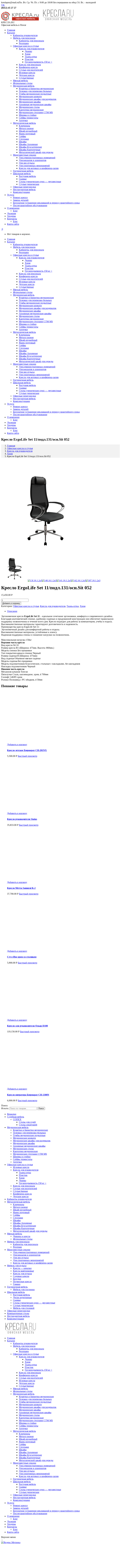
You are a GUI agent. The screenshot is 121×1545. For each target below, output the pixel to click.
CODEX (17, 1119)
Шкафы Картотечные (24, 1228)
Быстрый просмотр (27, 756)
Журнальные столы (22, 1239)
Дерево (22, 1180)
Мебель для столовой (23, 1308)
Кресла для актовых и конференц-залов (33, 1263)
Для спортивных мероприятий (28, 1260)
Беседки (17, 1279)
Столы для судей (27, 1122)
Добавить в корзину (11, 603)
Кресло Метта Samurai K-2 (21, 888)
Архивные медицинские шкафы (29, 1146)
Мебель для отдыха (16, 1265)
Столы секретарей (28, 1124)
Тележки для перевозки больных (29, 1132)
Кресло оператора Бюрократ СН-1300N (28, 1094)
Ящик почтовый (21, 1212)
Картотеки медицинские (25, 1151)
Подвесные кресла (22, 1281)
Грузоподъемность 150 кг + (32, 1183)
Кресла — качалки (22, 1268)
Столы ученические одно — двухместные (34, 1303)
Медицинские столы (23, 1148)
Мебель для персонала (18, 1241)
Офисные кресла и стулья (20, 448)
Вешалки (11, 1114)
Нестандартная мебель (18, 1316)
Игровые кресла (21, 1167)
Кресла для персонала (24, 1186)
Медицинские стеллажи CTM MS (30, 1154)
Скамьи (17, 1300)
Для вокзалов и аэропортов (26, 1255)
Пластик (23, 1175)
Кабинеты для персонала (25, 1244)
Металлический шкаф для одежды (30, 1231)
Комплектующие (15, 1318)
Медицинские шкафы (24, 1143)
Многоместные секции (18, 1249)
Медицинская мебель (17, 1127)
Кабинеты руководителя (19, 1199)
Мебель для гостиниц (24, 1289)
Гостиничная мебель (17, 1287)
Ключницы (18, 1204)
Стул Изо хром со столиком (21, 957)
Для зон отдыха (21, 1257)
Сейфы (16, 1215)
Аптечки (17, 1162)
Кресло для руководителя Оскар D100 (27, 1026)
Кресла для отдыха (22, 1273)
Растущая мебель (21, 1295)
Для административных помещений (31, 1252)
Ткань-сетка (73, 606)
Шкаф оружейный (22, 1210)
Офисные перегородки (18, 1310)
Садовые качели (21, 1276)
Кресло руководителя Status (22, 819)
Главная (11, 445)
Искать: (5, 1108)
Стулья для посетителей (25, 1188)
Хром (10, 453)
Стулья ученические (23, 1305)
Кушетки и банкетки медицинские (30, 1130)
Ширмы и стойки (22, 1156)
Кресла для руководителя (19, 451)
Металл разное (20, 1207)
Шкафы (17, 1220)
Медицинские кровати (24, 1138)
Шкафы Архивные (22, 1223)
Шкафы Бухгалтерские (24, 1225)
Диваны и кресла (21, 1236)
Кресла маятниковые (23, 1271)
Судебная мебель (15, 1116)
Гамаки (16, 1284)
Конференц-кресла (22, 1194)
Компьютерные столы (18, 1313)
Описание (12, 611)
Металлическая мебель (18, 1202)
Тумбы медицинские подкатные (29, 1135)
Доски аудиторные (22, 1297)
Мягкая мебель (14, 1233)
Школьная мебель (16, 1292)
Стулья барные (20, 1191)
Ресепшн (17, 1247)
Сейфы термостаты (22, 1159)
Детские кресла (20, 1196)
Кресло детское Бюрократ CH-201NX (27, 750)
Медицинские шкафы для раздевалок (31, 1140)
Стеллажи (18, 1217)
